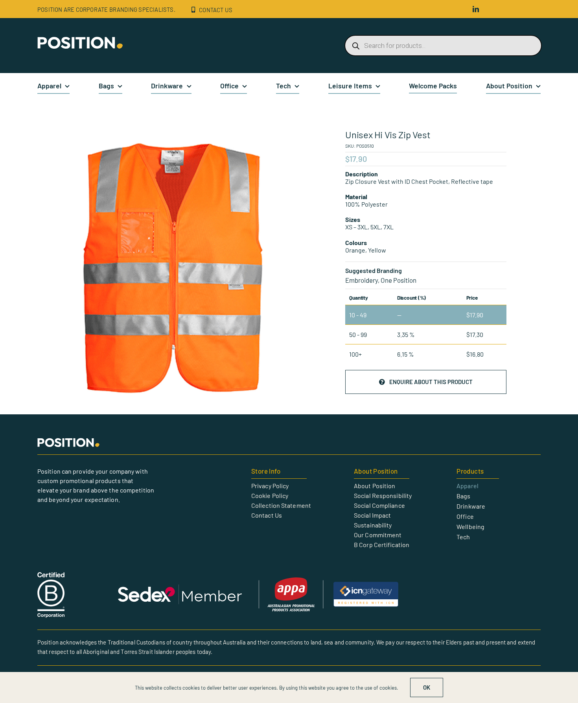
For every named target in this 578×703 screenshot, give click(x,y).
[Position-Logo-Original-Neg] (80, 39)
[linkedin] (476, 9)
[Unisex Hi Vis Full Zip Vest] (169, 267)
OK (426, 687)
